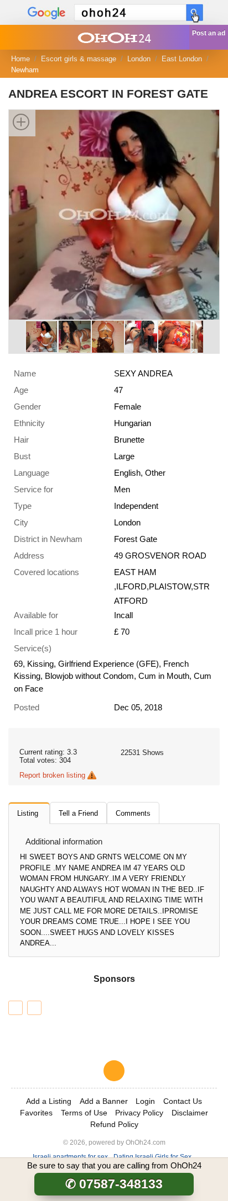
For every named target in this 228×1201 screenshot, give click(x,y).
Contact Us (182, 1101)
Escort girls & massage (78, 59)
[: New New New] (34, 1008)
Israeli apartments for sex (70, 1156)
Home (20, 59)
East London (182, 59)
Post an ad (208, 33)
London (139, 59)
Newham (25, 70)
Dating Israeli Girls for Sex (152, 1156)
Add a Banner (104, 1101)
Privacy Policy (139, 1112)
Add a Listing (48, 1101)
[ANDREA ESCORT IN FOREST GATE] (114, 214)
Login (145, 1101)
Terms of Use (84, 1112)
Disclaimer (190, 1112)
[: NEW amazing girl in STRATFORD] (15, 1008)
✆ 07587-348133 (114, 1184)
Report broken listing (52, 775)
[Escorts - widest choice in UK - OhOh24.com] (114, 37)
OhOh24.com (145, 1142)
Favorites (36, 1112)
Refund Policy (114, 1124)
